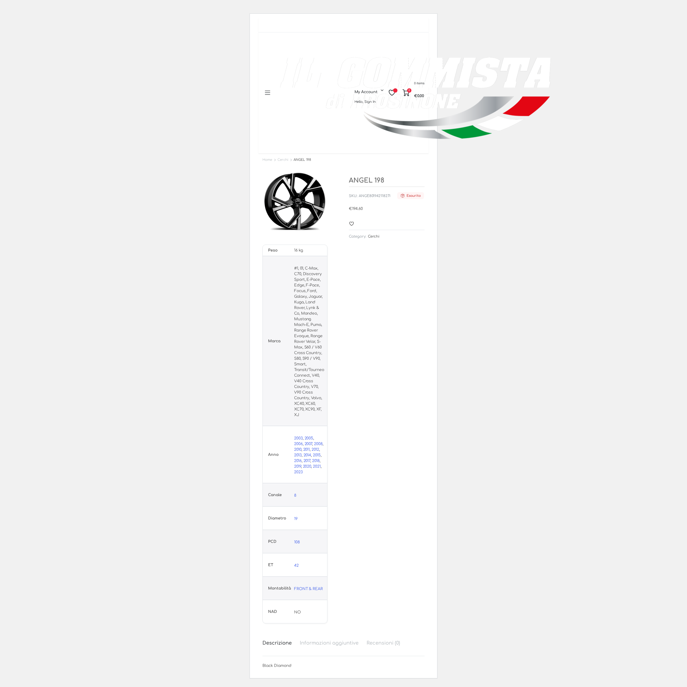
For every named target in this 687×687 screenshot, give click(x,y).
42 (296, 566)
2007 (308, 444)
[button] (351, 223)
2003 (298, 438)
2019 (297, 466)
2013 (298, 455)
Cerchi (282, 160)
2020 (307, 466)
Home (267, 160)
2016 (298, 461)
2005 (309, 438)
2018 (316, 461)
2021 (317, 466)
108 (297, 542)
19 (296, 519)
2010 (297, 450)
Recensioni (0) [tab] (383, 643)
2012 (315, 450)
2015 (317, 455)
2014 (307, 455)
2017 (307, 461)
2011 (306, 450)
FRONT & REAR (308, 589)
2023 (298, 472)
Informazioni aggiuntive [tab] (329, 643)
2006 (298, 444)
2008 (318, 444)
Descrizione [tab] (277, 643)
